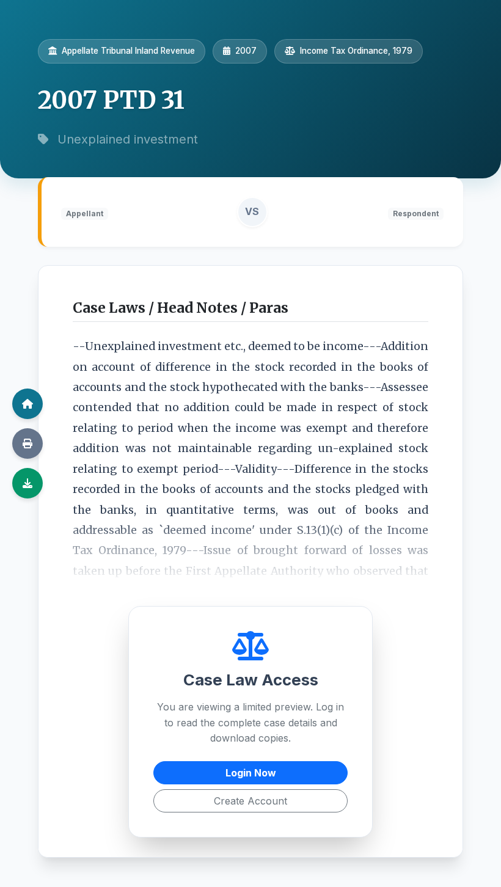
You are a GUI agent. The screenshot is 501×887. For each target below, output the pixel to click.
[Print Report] (27, 443)
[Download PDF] (27, 483)
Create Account (250, 801)
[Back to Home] (27, 404)
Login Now (250, 773)
